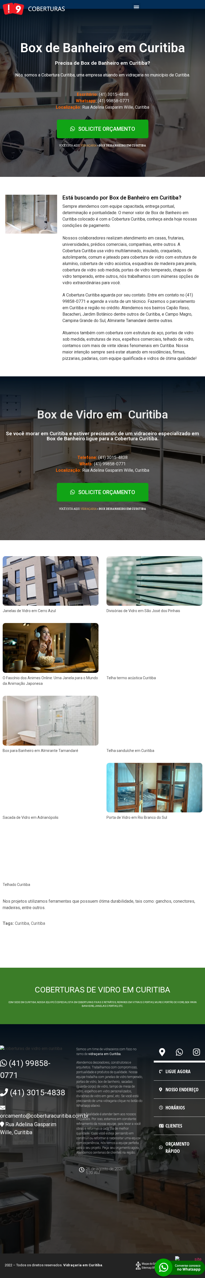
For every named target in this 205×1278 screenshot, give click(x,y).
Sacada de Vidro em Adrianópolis (30, 817)
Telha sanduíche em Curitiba (130, 750)
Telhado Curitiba (16, 884)
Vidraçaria (89, 145)
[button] (136, 7)
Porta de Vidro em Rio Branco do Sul (137, 817)
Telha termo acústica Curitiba (131, 678)
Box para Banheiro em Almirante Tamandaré (40, 750)
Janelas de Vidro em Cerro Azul (29, 611)
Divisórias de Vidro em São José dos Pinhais (143, 611)
